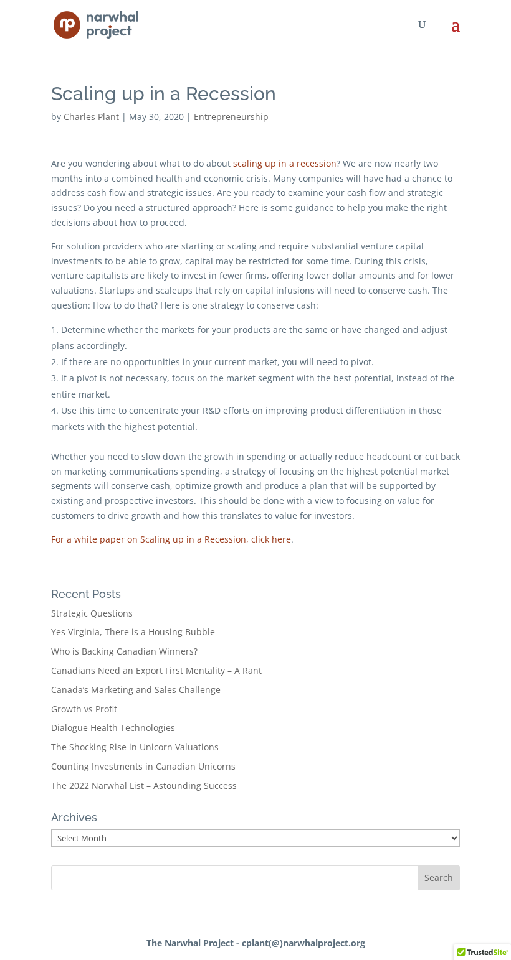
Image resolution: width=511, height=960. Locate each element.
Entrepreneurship (231, 117)
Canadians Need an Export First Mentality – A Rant (156, 670)
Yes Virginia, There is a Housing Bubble (133, 632)
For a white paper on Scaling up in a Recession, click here (171, 539)
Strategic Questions (92, 613)
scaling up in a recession (285, 163)
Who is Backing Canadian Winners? (124, 651)
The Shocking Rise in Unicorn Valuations (135, 747)
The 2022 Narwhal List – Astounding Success (144, 785)
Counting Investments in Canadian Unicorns (143, 766)
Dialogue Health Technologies (113, 728)
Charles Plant (91, 117)
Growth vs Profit (84, 709)
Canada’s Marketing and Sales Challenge (136, 690)
